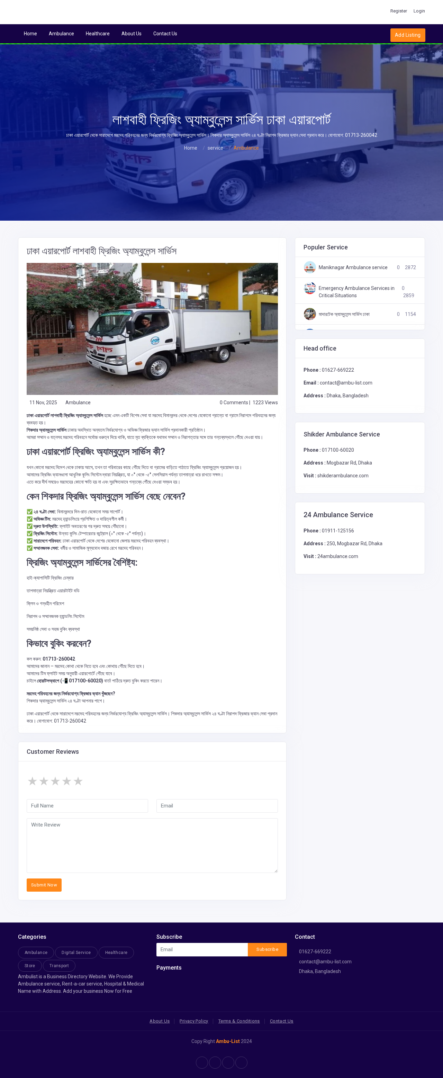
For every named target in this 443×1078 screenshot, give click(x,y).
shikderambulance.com (343, 475)
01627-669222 (338, 370)
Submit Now (44, 884)
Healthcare (98, 33)
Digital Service (76, 952)
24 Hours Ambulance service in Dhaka (351, 271)
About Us (131, 33)
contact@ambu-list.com (325, 961)
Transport (59, 965)
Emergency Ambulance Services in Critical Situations (357, 317)
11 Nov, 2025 (43, 402)
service (215, 148)
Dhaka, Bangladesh (320, 971)
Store (30, 965)
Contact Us (165, 33)
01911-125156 (338, 530)
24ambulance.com (337, 556)
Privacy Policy (194, 1021)
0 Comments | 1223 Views (249, 402)
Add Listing (408, 35)
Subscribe (267, 949)
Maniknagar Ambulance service (353, 293)
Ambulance (61, 33)
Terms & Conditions (239, 1021)
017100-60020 (338, 450)
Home (30, 33)
